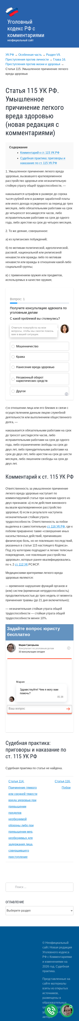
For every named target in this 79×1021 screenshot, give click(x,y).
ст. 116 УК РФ (56, 526)
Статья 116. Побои (63, 784)
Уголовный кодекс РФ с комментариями (25, 28)
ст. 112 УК (21, 564)
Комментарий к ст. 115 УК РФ (39, 152)
